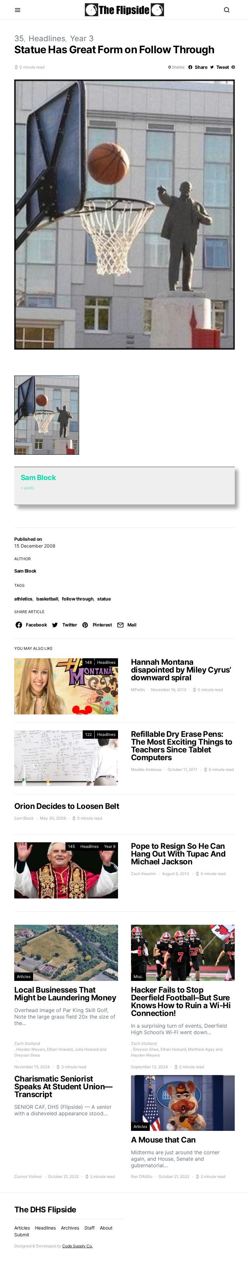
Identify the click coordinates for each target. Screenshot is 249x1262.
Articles (23, 976)
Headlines (47, 38)
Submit (21, 1234)
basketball (47, 598)
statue (104, 598)
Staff (89, 1228)
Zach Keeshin (143, 873)
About (106, 1228)
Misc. (138, 976)
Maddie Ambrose (146, 769)
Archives (70, 1228)
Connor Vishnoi (28, 1176)
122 (88, 734)
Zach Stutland (27, 1043)
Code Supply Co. (77, 1245)
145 (71, 846)
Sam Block (25, 571)
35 (19, 38)
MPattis (138, 689)
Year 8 (109, 846)
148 (88, 662)
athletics (23, 598)
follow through (77, 598)
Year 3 (82, 38)
